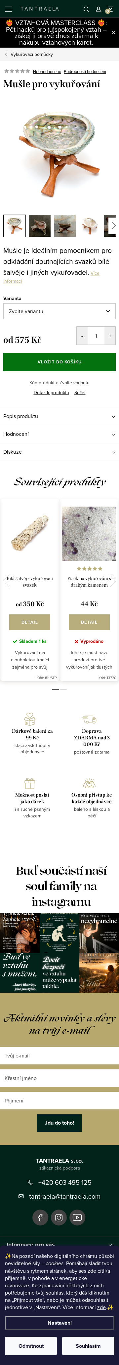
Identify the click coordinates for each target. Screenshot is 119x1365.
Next (113, 581)
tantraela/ (59, 1217)
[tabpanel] (30, 590)
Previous (6, 581)
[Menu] (8, 8)
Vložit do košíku (60, 362)
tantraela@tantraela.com (64, 1196)
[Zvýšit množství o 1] (109, 336)
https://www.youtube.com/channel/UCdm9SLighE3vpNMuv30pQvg (77, 1217)
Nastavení (60, 1323)
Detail (29, 622)
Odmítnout (31, 1346)
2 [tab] (63, 689)
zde (101, 1307)
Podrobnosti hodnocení (85, 71)
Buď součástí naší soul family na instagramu (61, 886)
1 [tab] (55, 689)
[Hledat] (86, 8)
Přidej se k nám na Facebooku (40, 1217)
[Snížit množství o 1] (82, 336)
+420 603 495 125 (65, 1182)
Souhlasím (88, 1346)
